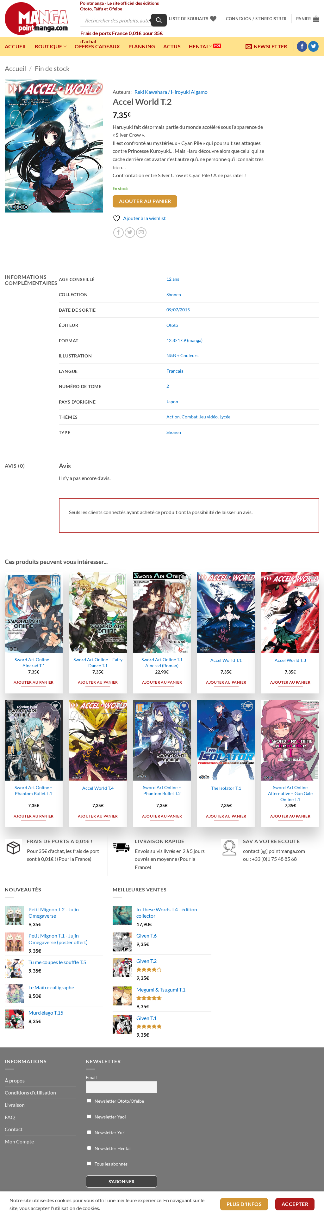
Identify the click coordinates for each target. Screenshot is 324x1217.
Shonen (173, 294)
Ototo (172, 325)
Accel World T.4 (98, 788)
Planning (141, 46)
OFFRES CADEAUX (97, 46)
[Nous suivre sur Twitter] (313, 46)
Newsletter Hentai (112, 1148)
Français (174, 371)
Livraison (15, 1105)
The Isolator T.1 (226, 788)
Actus (172, 46)
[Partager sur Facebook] (118, 232)
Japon (172, 401)
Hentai (198, 46)
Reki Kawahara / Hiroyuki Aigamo (171, 92)
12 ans (172, 279)
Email (91, 1077)
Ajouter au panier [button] (34, 682)
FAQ (10, 1117)
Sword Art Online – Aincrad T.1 (34, 662)
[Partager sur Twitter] (130, 232)
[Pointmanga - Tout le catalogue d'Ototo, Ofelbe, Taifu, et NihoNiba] (36, 18)
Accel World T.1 (226, 660)
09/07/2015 (178, 309)
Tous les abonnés (111, 1163)
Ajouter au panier (145, 201)
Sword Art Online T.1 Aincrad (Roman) (162, 662)
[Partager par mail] (141, 232)
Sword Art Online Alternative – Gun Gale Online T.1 (290, 793)
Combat (189, 416)
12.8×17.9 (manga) (184, 340)
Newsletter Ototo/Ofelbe (119, 1101)
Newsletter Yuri (110, 1132)
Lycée (225, 416)
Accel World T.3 (290, 660)
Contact (13, 1129)
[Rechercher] (159, 20)
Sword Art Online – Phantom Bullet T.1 (34, 790)
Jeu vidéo (208, 416)
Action (173, 416)
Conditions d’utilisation (30, 1092)
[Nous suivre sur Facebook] (302, 46)
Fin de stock (52, 68)
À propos (15, 1080)
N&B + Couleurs (182, 355)
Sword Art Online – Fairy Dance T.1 (97, 662)
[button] (256, 18)
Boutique (48, 46)
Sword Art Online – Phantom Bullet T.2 (162, 790)
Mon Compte (19, 1141)
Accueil (16, 46)
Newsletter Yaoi (110, 1116)
